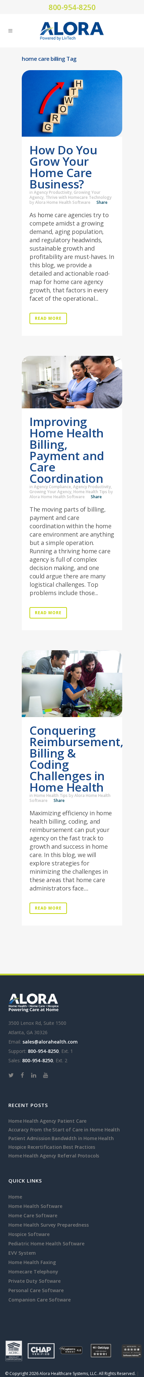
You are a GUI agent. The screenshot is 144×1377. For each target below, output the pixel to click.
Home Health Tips (90, 492)
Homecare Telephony (33, 1271)
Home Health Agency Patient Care (47, 1121)
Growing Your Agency (50, 492)
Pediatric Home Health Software (46, 1243)
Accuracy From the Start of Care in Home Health (64, 1129)
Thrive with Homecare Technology (79, 197)
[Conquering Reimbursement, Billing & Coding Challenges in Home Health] (72, 683)
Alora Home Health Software (62, 202)
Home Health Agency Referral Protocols (53, 1155)
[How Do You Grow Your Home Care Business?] (72, 103)
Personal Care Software (36, 1290)
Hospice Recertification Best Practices (51, 1147)
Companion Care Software (39, 1299)
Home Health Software (35, 1206)
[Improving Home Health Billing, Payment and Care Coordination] (72, 382)
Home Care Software (32, 1215)
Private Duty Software (34, 1281)
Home (15, 1197)
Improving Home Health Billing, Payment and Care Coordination (66, 450)
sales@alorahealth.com (50, 1042)
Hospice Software (29, 1234)
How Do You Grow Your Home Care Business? (63, 167)
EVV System (22, 1253)
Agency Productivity (53, 192)
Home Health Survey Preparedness (48, 1225)
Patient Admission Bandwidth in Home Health (61, 1138)
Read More (48, 318)
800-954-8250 (72, 7)
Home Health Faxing (32, 1262)
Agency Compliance (52, 487)
